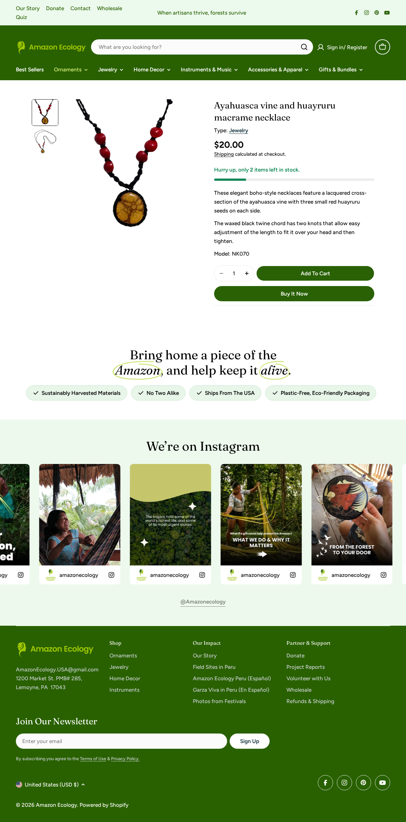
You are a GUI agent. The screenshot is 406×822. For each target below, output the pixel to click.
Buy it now (294, 293)
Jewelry (238, 130)
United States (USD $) (52, 784)
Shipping (224, 154)
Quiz (21, 17)
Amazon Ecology (56, 805)
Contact (80, 8)
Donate (55, 8)
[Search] (304, 47)
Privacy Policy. (125, 758)
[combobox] (202, 47)
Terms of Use (93, 758)
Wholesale (109, 8)
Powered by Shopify (104, 805)
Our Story (28, 8)
